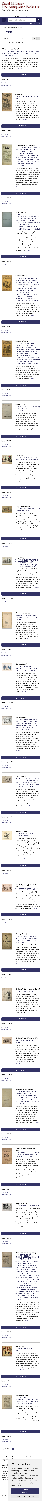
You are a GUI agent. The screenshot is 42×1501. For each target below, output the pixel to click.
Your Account (17, 16)
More (19, 68)
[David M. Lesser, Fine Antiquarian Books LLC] (21, 7)
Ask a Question (6, 85)
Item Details (5, 83)
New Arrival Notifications (12, 28)
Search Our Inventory (29, 1457)
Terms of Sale (6, 1476)
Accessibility (6, 1480)
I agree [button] (25, 1489)
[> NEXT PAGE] (13, 1449)
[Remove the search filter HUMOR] (22, 43)
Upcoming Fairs (7, 1472)
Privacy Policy (6, 1478)
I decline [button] (25, 1493)
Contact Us (5, 1474)
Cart (26, 16)
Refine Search (34, 24)
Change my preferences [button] (25, 1496)
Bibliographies (27, 1459)
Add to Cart (20, 75)
